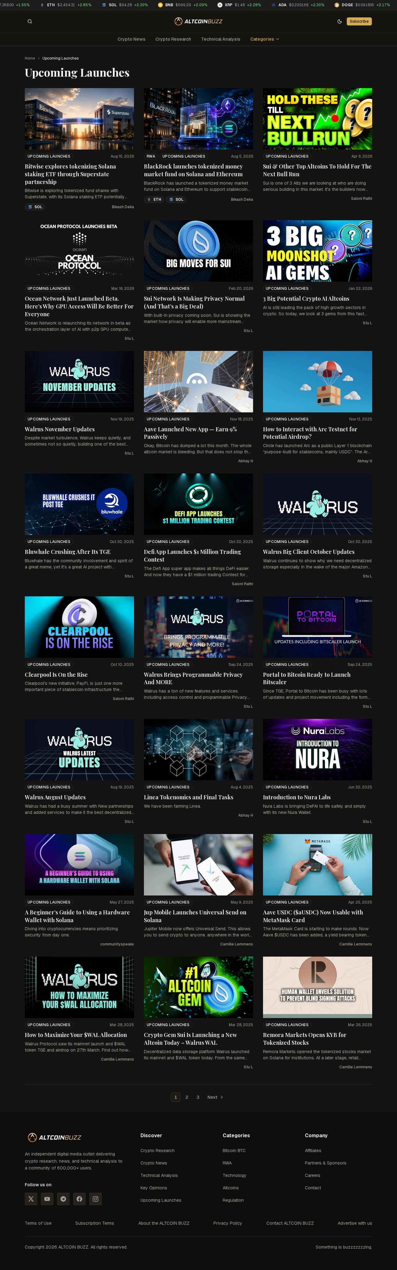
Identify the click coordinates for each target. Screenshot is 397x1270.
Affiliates (313, 1150)
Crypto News (131, 39)
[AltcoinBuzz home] (198, 21)
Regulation (233, 1200)
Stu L (129, 338)
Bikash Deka (123, 206)
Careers (312, 1175)
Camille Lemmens (236, 944)
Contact (313, 1188)
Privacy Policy (227, 1223)
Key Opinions (154, 1188)
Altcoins (231, 1188)
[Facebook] (79, 1199)
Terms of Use (38, 1223)
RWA (151, 156)
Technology (235, 1175)
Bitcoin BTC (234, 1150)
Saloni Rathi (361, 198)
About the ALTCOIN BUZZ (164, 1223)
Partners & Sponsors (325, 1163)
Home (30, 58)
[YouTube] (47, 1199)
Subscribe (359, 21)
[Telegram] (63, 1199)
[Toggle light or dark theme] (340, 21)
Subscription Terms (94, 1223)
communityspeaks (117, 944)
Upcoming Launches (49, 156)
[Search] (30, 21)
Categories (262, 39)
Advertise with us (355, 1223)
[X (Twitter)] (31, 1199)
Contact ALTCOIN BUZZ (290, 1223)
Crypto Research (173, 39)
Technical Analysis (220, 39)
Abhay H (245, 461)
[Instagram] (95, 1199)
